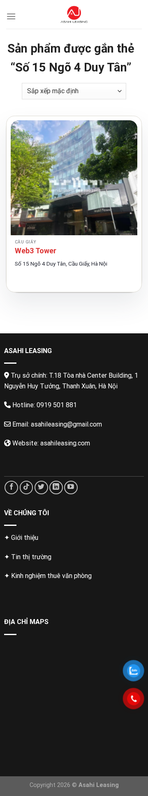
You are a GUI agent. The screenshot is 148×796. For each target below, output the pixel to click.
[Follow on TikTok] (26, 487)
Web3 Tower (35, 250)
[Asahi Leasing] (74, 14)
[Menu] (11, 16)
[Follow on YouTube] (71, 487)
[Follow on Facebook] (11, 487)
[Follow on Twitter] (41, 487)
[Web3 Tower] (74, 177)
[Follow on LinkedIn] (56, 487)
